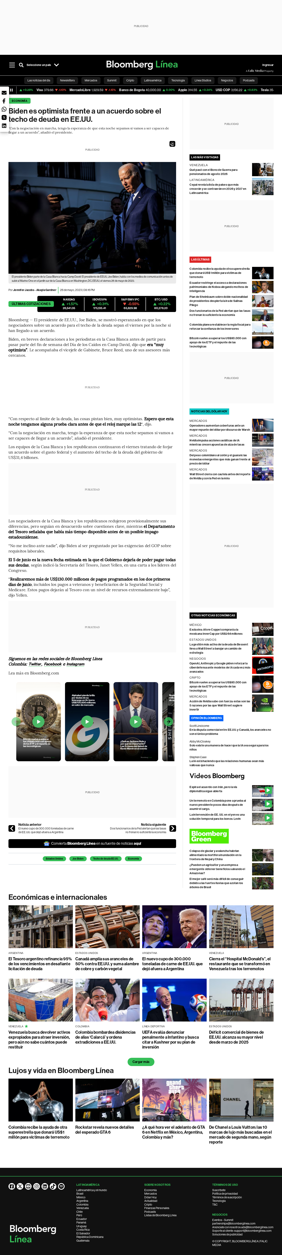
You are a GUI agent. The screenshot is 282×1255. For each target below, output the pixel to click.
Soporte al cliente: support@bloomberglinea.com (241, 1230)
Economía (19, 101)
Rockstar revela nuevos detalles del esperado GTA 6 (104, 1130)
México (80, 1197)
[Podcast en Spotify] (61, 1186)
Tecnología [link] (178, 80)
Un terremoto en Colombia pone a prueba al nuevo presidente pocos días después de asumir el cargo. (218, 805)
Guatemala (82, 1240)
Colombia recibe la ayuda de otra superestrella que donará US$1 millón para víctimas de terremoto (220, 273)
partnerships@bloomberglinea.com (233, 1223)
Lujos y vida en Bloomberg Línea (61, 1070)
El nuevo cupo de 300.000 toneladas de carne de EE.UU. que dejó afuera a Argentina (46, 830)
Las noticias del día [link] (38, 80)
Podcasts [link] (249, 80)
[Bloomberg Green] (232, 836)
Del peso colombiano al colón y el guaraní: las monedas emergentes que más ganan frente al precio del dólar (220, 459)
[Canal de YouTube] (28, 1186)
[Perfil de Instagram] (36, 1186)
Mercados (150, 1193)
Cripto (148, 1204)
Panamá (81, 1222)
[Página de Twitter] (20, 1186)
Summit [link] (111, 80)
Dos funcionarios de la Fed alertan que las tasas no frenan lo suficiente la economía (138, 830)
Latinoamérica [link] (152, 80)
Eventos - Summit (222, 1220)
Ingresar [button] (268, 65)
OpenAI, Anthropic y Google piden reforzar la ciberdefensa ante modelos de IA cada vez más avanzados (220, 667)
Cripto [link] (130, 80)
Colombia (82, 1204)
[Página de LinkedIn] (44, 1186)
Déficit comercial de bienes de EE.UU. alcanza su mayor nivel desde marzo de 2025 (236, 1037)
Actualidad (150, 1200)
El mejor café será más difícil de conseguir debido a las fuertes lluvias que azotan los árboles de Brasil (217, 883)
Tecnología (219, 1200)
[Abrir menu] (12, 65)
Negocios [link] (227, 80)
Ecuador (81, 1219)
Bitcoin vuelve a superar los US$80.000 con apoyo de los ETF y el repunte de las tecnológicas (218, 342)
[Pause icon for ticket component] (11, 90)
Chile (79, 1211)
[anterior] (11, 828)
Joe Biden (78, 858)
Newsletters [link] (67, 80)
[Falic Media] (249, 70)
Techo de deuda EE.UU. (105, 858)
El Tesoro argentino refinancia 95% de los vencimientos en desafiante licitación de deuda (40, 963)
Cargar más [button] (141, 1062)
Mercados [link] (91, 80)
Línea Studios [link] (203, 80)
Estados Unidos (54, 858)
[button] (172, 144)
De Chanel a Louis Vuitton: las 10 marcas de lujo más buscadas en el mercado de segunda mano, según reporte (240, 1135)
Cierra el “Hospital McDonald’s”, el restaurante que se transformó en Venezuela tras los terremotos (240, 963)
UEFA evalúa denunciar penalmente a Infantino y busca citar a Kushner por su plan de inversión (170, 1040)
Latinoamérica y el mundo (91, 1190)
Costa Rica (83, 1229)
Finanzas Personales (156, 1208)
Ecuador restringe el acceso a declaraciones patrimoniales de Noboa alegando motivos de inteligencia (219, 287)
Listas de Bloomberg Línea (160, 1215)
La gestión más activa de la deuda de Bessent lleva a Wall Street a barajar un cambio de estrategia (219, 648)
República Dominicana (89, 1237)
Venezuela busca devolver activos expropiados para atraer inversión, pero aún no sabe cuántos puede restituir (39, 1040)
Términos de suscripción (227, 1197)
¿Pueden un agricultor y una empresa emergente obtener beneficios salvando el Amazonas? (217, 869)
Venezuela (82, 1208)
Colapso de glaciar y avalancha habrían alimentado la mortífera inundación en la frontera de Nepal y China (215, 855)
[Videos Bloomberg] (232, 776)
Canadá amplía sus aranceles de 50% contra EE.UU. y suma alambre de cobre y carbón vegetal (107, 963)
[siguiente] (172, 828)
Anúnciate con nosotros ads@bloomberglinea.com (242, 1227)
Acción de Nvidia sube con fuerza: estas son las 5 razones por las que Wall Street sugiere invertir (220, 705)
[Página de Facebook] (11, 1186)
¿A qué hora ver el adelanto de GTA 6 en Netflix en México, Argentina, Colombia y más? (173, 1132)
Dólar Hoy (150, 1197)
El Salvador (83, 1233)
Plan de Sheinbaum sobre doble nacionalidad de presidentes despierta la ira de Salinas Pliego (219, 301)
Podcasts (150, 1211)
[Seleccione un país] (56, 65)
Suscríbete (218, 1190)
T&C (215, 1204)
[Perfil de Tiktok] (53, 1186)
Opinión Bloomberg (206, 718)
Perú (79, 1215)
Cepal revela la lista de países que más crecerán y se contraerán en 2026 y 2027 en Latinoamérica (218, 189)
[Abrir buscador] (21, 65)
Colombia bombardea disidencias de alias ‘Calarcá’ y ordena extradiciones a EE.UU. (105, 1037)
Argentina (82, 1200)
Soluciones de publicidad (227, 1234)
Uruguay (81, 1226)
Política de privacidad (225, 1193)
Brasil (79, 1193)
